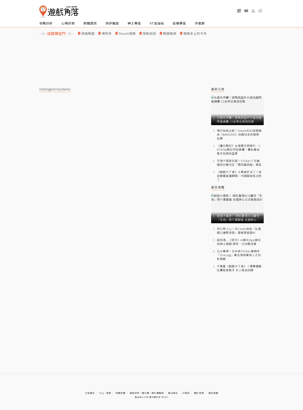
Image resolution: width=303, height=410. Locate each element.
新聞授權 (120, 393)
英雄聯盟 (88, 33)
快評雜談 (112, 23)
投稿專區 (179, 23)
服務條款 (135, 393)
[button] (260, 11)
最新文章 (217, 89)
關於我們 (199, 393)
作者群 (200, 23)
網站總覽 (213, 393)
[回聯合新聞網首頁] (43, 11)
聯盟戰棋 (169, 33)
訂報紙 (186, 393)
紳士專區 (134, 23)
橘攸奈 (107, 33)
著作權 (145, 393)
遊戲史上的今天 (195, 33)
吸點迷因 (149, 33)
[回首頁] (59, 11)
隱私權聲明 (158, 393)
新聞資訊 (90, 23)
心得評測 (68, 23)
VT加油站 (157, 23)
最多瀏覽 (217, 187)
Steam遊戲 (127, 33)
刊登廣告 (90, 393)
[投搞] (239, 11)
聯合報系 (173, 393)
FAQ (101, 393)
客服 (108, 393)
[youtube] (246, 11)
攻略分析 (46, 23)
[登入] (253, 11)
